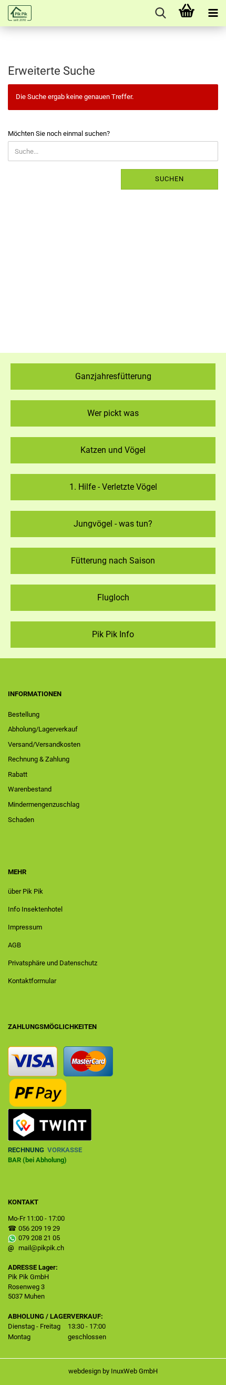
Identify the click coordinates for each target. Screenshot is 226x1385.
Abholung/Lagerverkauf (43, 729)
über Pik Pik (25, 891)
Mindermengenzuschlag (43, 804)
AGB (14, 945)
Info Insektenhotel (35, 909)
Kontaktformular (32, 981)
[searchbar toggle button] (160, 13)
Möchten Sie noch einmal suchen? (59, 133)
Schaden (21, 820)
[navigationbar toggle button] (213, 13)
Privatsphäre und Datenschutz (52, 963)
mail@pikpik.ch (41, 1248)
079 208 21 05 (39, 1238)
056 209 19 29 (39, 1228)
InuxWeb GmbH (134, 1371)
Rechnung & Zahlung (38, 759)
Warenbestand (30, 789)
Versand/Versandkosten (44, 744)
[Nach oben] (197, 1369)
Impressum (25, 927)
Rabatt (17, 774)
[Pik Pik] (16, 13)
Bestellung (23, 714)
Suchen (169, 179)
